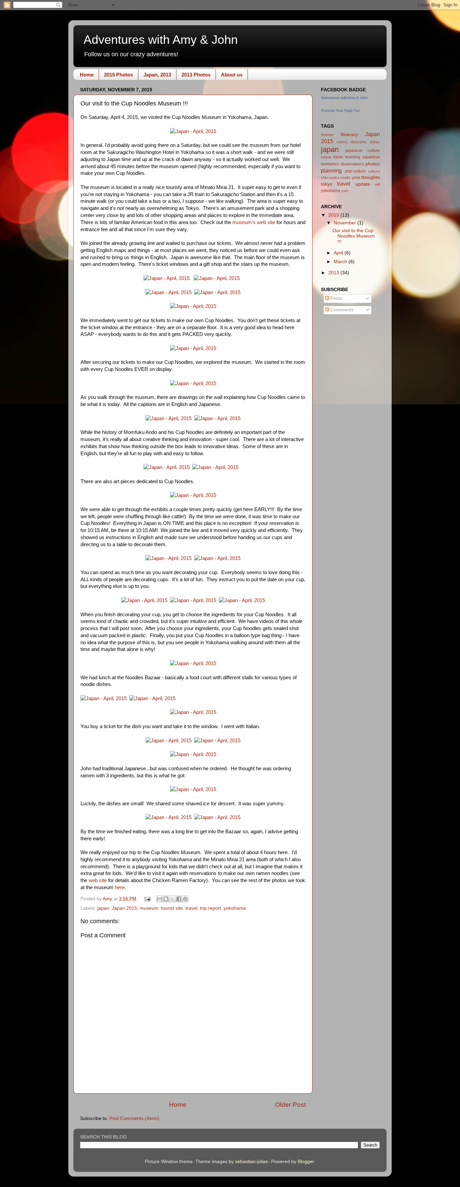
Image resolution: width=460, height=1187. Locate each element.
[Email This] (159, 899)
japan (103, 908)
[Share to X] (172, 899)
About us (231, 74)
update (362, 184)
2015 (334, 215)
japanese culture (362, 150)
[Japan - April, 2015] (193, 131)
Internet (327, 135)
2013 (334, 272)
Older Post (290, 1104)
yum (344, 191)
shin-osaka (330, 178)
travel (191, 908)
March (341, 261)
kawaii (326, 157)
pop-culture (355, 171)
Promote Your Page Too (340, 110)
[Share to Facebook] (178, 899)
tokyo (326, 184)
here (120, 887)
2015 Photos (118, 74)
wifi (377, 184)
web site (98, 880)
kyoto (338, 157)
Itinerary (349, 134)
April (339, 252)
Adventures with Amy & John (161, 39)
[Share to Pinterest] (185, 899)
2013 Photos (196, 74)
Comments (341, 309)
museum (149, 908)
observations (352, 164)
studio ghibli (350, 178)
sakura (374, 171)
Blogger (306, 1161)
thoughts (370, 177)
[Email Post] (147, 898)
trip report (210, 908)
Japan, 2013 (157, 74)
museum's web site (253, 222)
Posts (335, 298)
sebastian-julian (251, 1161)
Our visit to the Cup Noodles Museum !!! (353, 236)
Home (87, 74)
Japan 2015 (124, 908)
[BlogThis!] (166, 899)
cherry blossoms (352, 142)
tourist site (172, 908)
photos (372, 163)
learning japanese (362, 157)
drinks (375, 142)
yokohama (235, 908)
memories (330, 164)
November (345, 222)
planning (331, 170)
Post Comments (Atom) (134, 1118)
